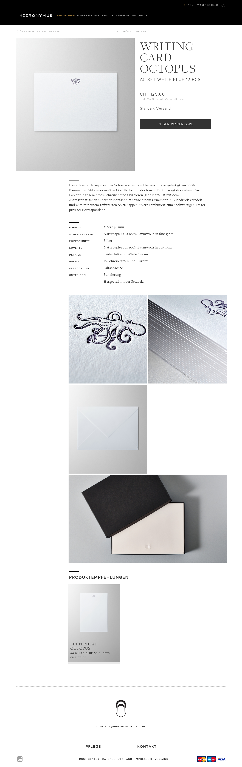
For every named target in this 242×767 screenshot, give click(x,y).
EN (191, 5)
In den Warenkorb (176, 124)
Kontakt (147, 746)
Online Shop (66, 15)
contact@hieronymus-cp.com (121, 726)
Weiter (141, 31)
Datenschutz (112, 758)
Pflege (93, 746)
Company (123, 15)
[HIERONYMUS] (36, 14)
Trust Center (88, 758)
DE (185, 5)
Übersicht (39, 31)
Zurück (125, 31)
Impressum (143, 758)
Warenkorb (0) (207, 5)
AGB (129, 758)
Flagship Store (88, 15)
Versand (161, 758)
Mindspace (139, 15)
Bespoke (108, 15)
